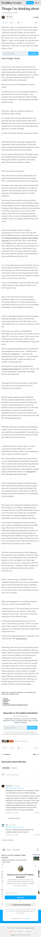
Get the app (28, 931)
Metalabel (30, 471)
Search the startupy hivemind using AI (15, 705)
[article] (20, 861)
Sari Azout (9, 16)
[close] (35, 866)
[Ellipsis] (38, 785)
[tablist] (10, 768)
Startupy (6, 703)
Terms (22, 928)
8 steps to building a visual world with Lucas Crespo (14, 861)
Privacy (18, 928)
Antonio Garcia (21, 638)
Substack (12, 935)
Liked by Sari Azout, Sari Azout (15, 788)
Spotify (5, 701)
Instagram (6, 700)
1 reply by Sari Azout (14, 818)
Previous (7, 754)
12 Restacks (24, 741)
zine (11, 474)
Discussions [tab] (16, 850)
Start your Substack (16, 931)
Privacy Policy (20, 913)
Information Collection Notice (24, 911)
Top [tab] (4, 850)
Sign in (37, 3)
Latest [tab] (9, 850)
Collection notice (29, 928)
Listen (37, 17)
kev (7, 825)
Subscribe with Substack (22, 905)
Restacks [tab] (14, 768)
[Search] (37, 850)
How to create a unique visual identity (13, 856)
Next (34, 754)
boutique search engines (10, 369)
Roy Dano (9, 786)
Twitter (5, 698)
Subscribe (30, 3)
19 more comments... (8, 840)
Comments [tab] (6, 768)
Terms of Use (29, 909)
